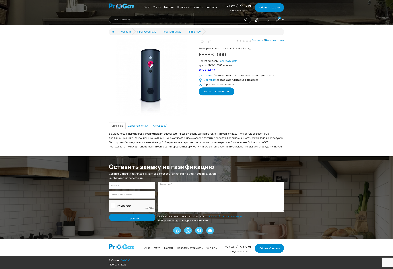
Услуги (157, 7)
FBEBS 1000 (194, 31)
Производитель (146, 31)
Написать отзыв (274, 40)
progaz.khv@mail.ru (240, 10)
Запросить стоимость (216, 91)
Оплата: (208, 75)
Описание (117, 125)
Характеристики (138, 125)
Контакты (211, 7)
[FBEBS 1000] (151, 77)
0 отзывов (257, 40)
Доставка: (210, 79)
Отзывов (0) (160, 125)
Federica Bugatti (172, 31)
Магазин (169, 7)
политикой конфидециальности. (226, 216)
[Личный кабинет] (257, 19)
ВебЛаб (125, 260)
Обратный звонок (269, 7)
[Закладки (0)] (267, 20)
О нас (147, 7)
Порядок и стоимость (190, 7)
